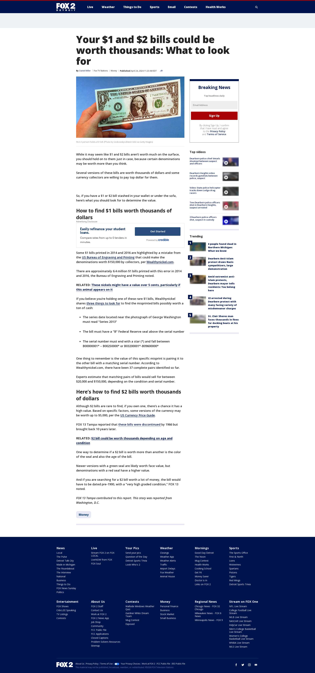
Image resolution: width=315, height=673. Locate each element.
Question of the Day (136, 556)
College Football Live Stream (240, 612)
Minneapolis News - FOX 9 (209, 620)
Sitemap (95, 645)
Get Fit (198, 572)
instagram (249, 664)
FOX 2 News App (100, 618)
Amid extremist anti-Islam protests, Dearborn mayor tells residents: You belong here (221, 283)
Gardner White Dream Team (137, 615)
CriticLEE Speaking (66, 610)
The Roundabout (65, 568)
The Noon (200, 556)
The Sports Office (238, 552)
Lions (232, 560)
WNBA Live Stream (239, 642)
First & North (236, 556)
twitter (242, 664)
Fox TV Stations (101, 70)
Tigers (232, 576)
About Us (98, 602)
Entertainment (67, 602)
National (60, 576)
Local (59, 552)
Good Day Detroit (204, 552)
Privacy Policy (217, 131)
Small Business (168, 618)
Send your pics (133, 552)
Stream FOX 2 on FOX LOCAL (102, 554)
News (60, 548)
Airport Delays (167, 568)
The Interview (63, 572)
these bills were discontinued (139, 424)
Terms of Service (216, 134)
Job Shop (96, 622)
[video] (230, 161)
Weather (166, 548)
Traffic (163, 564)
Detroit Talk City (65, 560)
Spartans (234, 568)
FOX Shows (62, 606)
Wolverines (235, 564)
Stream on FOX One (243, 602)
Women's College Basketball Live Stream (241, 637)
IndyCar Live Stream (240, 625)
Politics (60, 592)
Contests (61, 618)
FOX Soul (96, 563)
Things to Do (63, 584)
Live (94, 548)
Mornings (202, 548)
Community (97, 626)
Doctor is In (201, 580)
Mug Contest (202, 560)
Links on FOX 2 (203, 584)
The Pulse (61, 556)
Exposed (130, 624)
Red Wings (234, 580)
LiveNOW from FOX (101, 559)
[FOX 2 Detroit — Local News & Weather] (67, 7)
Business (61, 580)
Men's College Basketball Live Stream (242, 630)
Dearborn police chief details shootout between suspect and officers (205, 161)
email (256, 664)
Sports (234, 548)
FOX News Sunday (66, 588)
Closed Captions (99, 637)
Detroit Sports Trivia (136, 560)
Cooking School (203, 568)
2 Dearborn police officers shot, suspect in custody (203, 218)
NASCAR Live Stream (240, 621)
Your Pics (132, 548)
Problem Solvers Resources (105, 641)
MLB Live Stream (238, 617)
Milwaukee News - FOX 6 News (208, 615)
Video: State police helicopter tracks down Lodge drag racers (205, 190)
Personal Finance (169, 606)
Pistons (233, 572)
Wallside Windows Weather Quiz (140, 608)
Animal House (167, 576)
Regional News (206, 602)
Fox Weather (167, 572)
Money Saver (202, 576)
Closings (164, 552)
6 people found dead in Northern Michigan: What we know (222, 247)
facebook (236, 664)
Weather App (167, 556)
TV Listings (62, 614)
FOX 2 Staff (97, 606)
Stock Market (167, 614)
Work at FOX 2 (98, 614)
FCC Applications (100, 633)
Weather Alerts (168, 560)
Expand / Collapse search (257, 7)
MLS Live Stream (238, 646)
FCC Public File (98, 629)
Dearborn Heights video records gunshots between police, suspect (204, 176)
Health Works (202, 564)
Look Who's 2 (133, 564)
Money (114, 70)
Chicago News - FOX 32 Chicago (207, 608)
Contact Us (97, 610)
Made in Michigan (65, 564)
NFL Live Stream (238, 606)
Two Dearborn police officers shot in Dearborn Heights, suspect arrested (205, 205)
